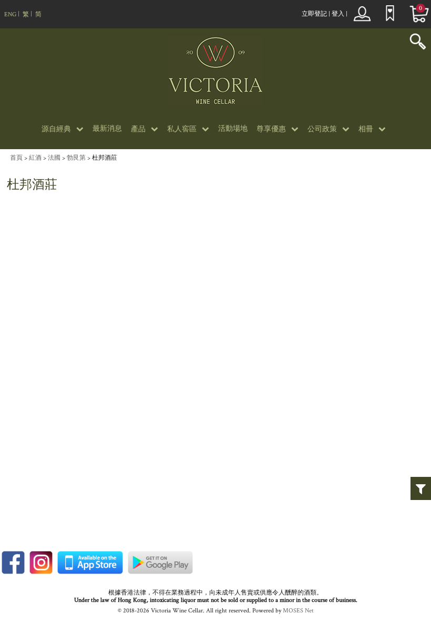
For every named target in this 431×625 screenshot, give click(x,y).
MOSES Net (298, 610)
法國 (54, 158)
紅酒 (35, 158)
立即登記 (314, 14)
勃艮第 (76, 158)
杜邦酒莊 (104, 158)
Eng (10, 14)
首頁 (16, 158)
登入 (338, 14)
